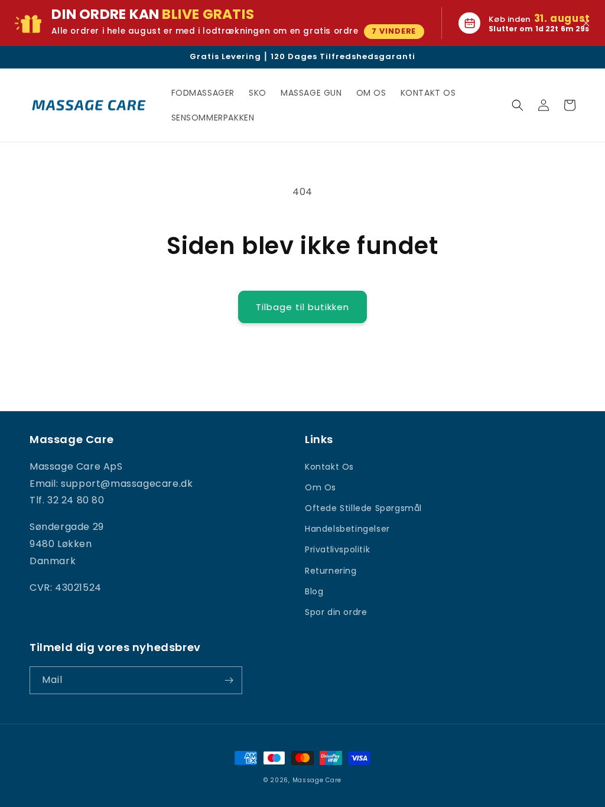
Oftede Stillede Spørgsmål (363, 508)
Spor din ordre (336, 612)
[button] (518, 105)
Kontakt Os (329, 467)
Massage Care (316, 780)
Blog (314, 591)
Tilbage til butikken (302, 307)
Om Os (320, 487)
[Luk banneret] (586, 23)
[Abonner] (229, 680)
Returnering (331, 571)
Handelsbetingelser (347, 529)
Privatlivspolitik (337, 549)
